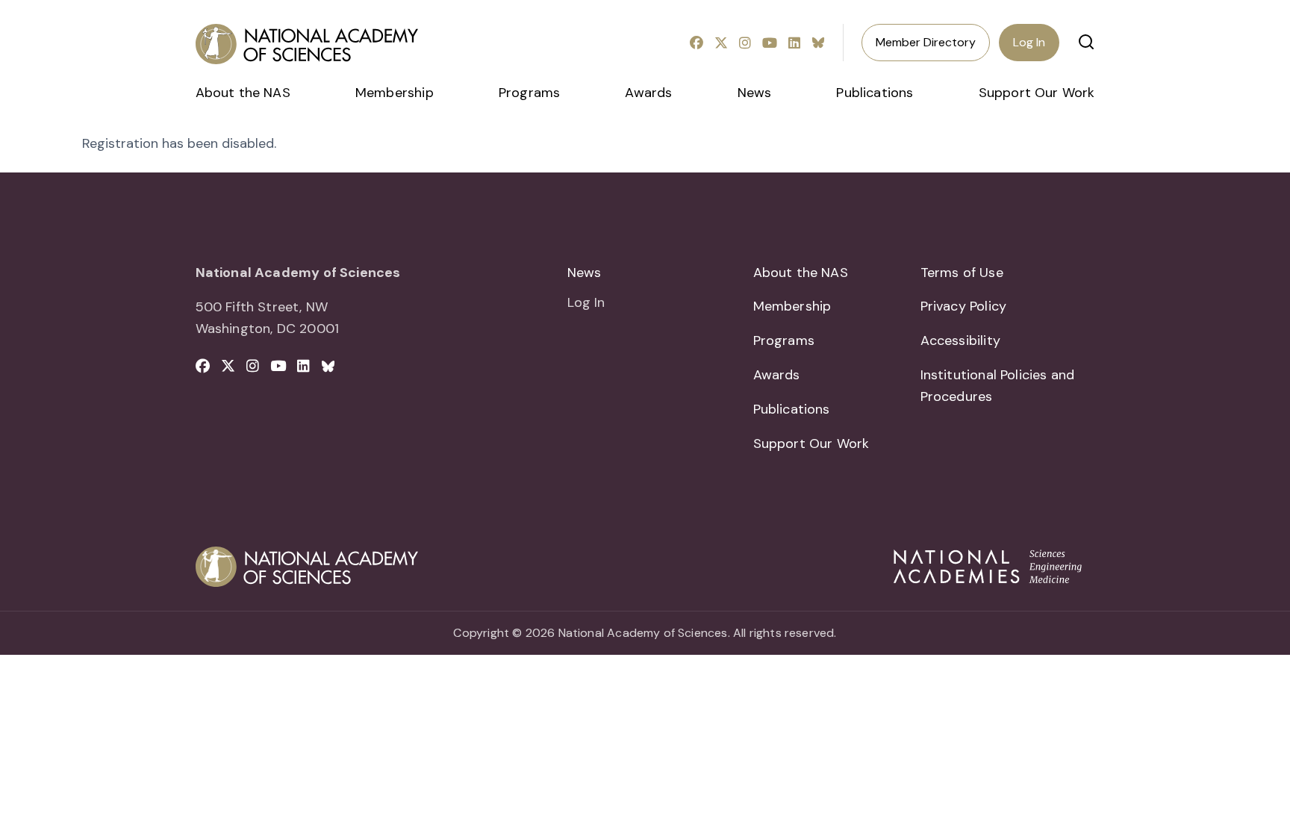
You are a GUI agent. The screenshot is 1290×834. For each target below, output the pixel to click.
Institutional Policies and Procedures (997, 385)
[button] (1086, 42)
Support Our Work (1037, 93)
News (755, 93)
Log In (1029, 42)
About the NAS (243, 93)
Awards (648, 93)
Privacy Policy (963, 306)
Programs (529, 93)
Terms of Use (961, 272)
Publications (874, 93)
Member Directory (926, 42)
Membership (394, 93)
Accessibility (960, 340)
